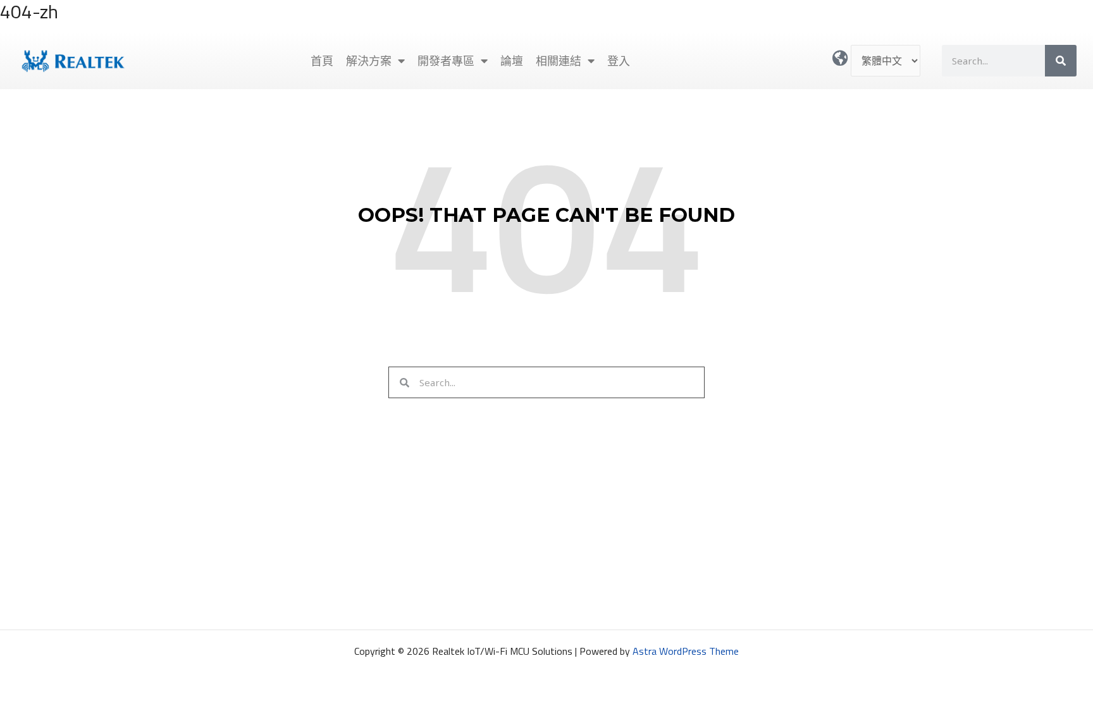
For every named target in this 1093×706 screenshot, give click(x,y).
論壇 (511, 60)
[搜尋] (1061, 60)
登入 (618, 60)
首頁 (322, 60)
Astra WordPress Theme (686, 651)
